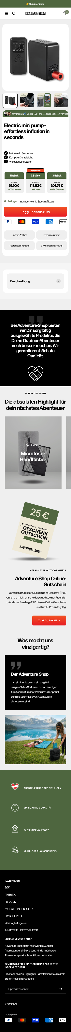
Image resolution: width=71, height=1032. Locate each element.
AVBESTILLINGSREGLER (19, 908)
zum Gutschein (49, 620)
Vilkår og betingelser (16, 923)
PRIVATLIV (10, 901)
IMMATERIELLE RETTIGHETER (21, 930)
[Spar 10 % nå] (60, 988)
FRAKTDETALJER (14, 916)
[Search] (14, 13)
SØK (7, 887)
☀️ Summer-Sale (35, 3)
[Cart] (64, 13)
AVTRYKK (10, 894)
